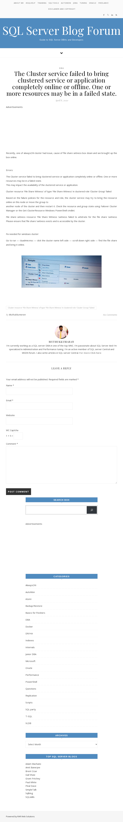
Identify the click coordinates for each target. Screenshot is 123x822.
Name (10, 385)
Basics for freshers (35, 612)
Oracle (92, 3)
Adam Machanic (33, 763)
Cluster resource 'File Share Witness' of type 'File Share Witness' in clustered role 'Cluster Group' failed (51, 307)
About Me (19, 3)
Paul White (31, 782)
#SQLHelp (30, 3)
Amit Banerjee (33, 767)
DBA (61, 68)
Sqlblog (29, 793)
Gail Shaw (30, 774)
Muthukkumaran (17, 314)
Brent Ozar (31, 771)
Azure (29, 598)
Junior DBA (31, 654)
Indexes (30, 640)
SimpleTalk (31, 789)
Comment (12, 443)
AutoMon (66, 3)
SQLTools (54, 3)
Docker (29, 626)
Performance (32, 674)
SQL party (31, 709)
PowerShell (31, 681)
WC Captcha (12, 430)
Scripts (29, 702)
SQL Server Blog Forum (61, 30)
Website (10, 415)
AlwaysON (31, 585)
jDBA (75, 3)
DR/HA (29, 633)
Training (42, 3)
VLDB (28, 723)
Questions (31, 688)
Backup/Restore (34, 605)
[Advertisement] (61, 130)
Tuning (83, 3)
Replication (31, 695)
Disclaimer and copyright (61, 9)
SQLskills (30, 796)
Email (9, 400)
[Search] (92, 510)
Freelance (103, 3)
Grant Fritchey (33, 778)
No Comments (110, 314)
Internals (30, 647)
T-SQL (29, 716)
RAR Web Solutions (26, 816)
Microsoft (30, 661)
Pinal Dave (31, 785)
